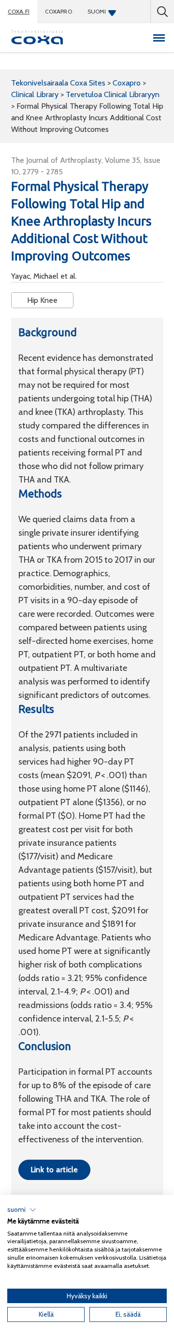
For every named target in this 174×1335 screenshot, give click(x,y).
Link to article (54, 1169)
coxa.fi (18, 11)
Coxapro (58, 11)
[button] (21, 1210)
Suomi (96, 11)
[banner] (37, 37)
